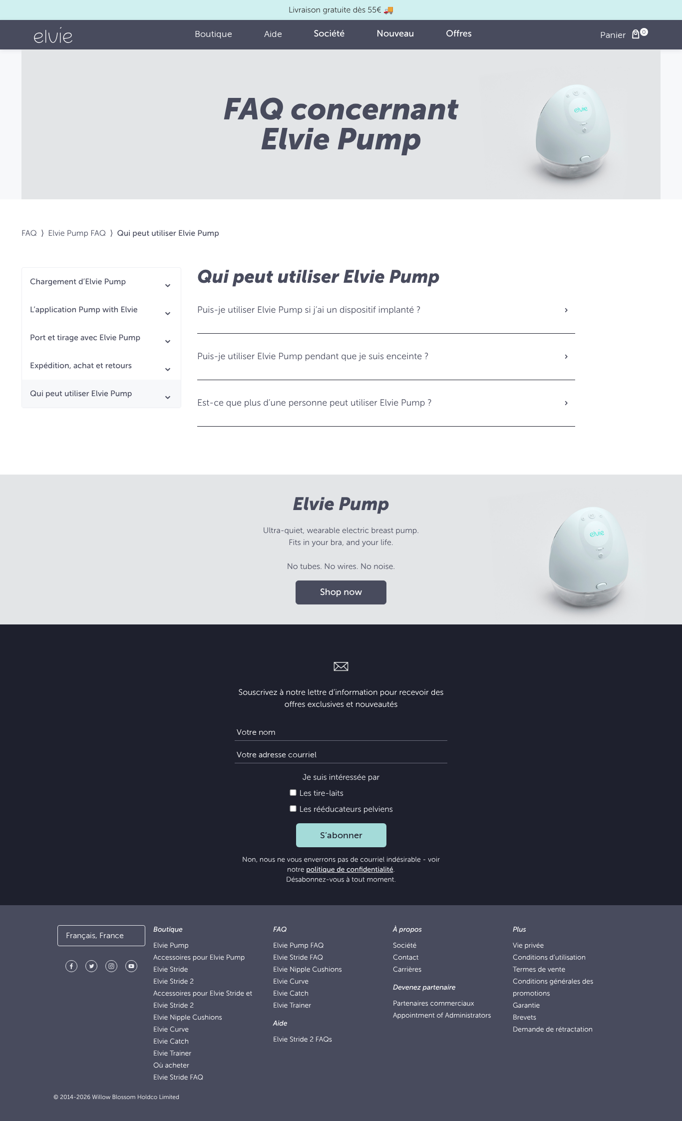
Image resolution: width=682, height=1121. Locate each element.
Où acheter (171, 1066)
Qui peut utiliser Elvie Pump (81, 393)
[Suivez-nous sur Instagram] (111, 968)
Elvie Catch (171, 1042)
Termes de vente (539, 970)
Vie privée (528, 946)
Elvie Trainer (172, 1054)
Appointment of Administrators (442, 1016)
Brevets (524, 1018)
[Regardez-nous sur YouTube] (131, 968)
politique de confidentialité (349, 870)
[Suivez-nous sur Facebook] (71, 968)
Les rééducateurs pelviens (345, 809)
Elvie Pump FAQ (77, 233)
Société (404, 946)
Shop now (341, 592)
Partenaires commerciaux (433, 1004)
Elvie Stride (170, 970)
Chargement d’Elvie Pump (78, 281)
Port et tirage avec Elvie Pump (85, 337)
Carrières (407, 970)
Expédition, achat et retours (81, 365)
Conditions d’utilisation (549, 958)
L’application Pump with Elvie (84, 309)
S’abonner (341, 835)
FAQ (29, 233)
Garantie (526, 1006)
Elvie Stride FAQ (178, 1078)
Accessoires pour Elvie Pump (199, 958)
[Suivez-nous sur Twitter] (91, 968)
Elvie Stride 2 (173, 982)
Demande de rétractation (553, 1030)
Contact (406, 958)
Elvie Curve (171, 1030)
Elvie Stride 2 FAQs (302, 1040)
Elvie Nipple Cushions (187, 1018)
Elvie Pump (171, 946)
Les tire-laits (320, 793)
